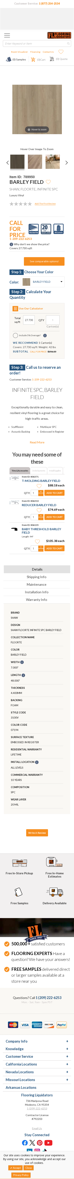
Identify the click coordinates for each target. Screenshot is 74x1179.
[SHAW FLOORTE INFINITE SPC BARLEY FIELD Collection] (17, 162)
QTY (41, 320)
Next (68, 165)
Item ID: (15, 177)
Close (28, 1167)
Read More (37, 442)
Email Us (37, 1128)
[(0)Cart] (31, 59)
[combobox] (37, 43)
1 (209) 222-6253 (48, 998)
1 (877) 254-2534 (49, 3)
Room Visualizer (19, 51)
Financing (35, 51)
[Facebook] (24, 1142)
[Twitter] (32, 1142)
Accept (16, 1167)
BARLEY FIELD (41, 281)
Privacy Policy (21, 1175)
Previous (8, 165)
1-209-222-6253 (20, 238)
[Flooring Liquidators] (59, 35)
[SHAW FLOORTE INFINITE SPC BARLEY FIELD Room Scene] (35, 162)
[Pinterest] (40, 1142)
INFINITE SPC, (37, 393)
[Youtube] (48, 1142)
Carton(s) (52, 326)
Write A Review (37, 833)
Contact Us (48, 51)
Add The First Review (45, 203)
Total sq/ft (17, 319)
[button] (48, 181)
